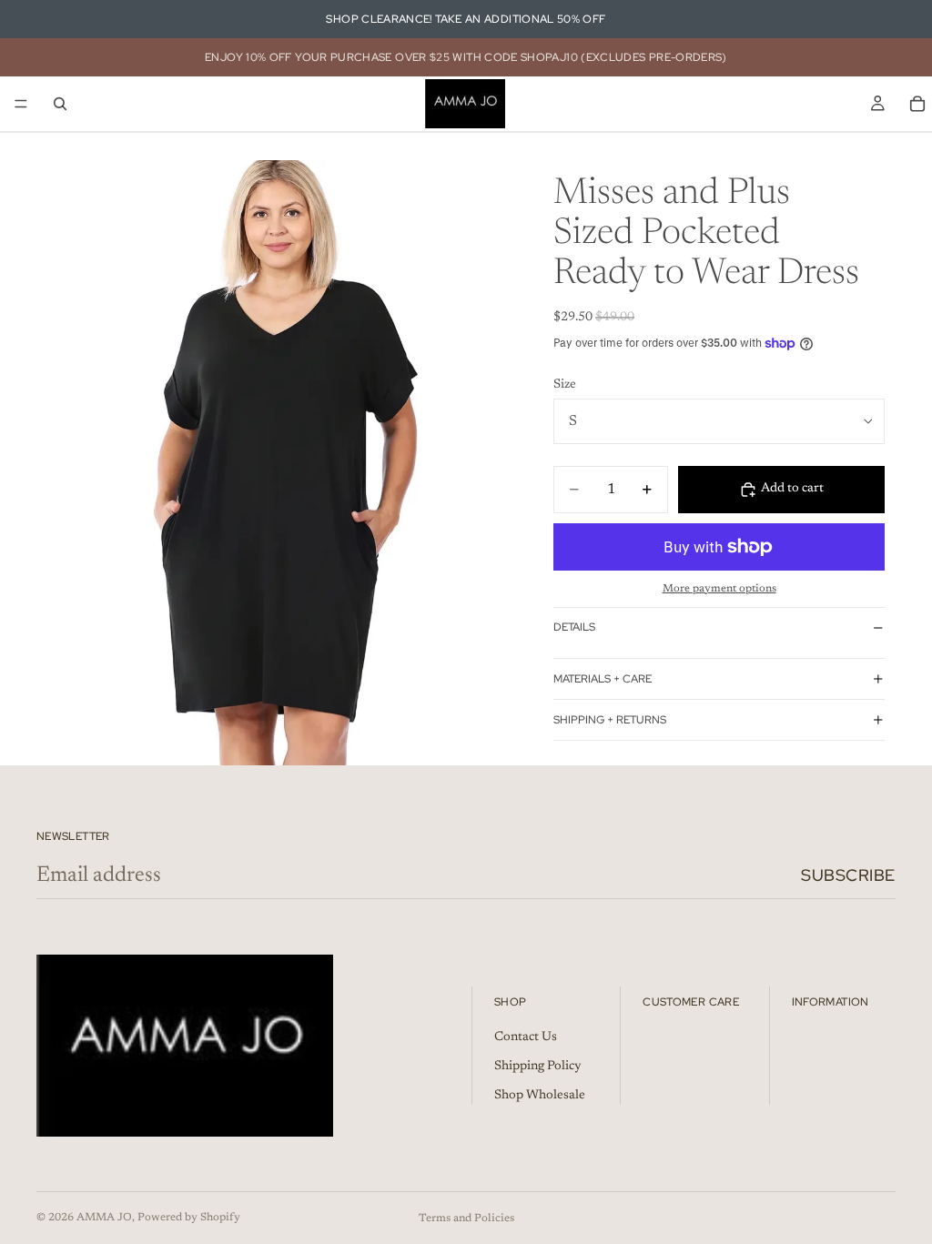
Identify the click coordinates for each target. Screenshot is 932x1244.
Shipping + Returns (609, 720)
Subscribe (848, 875)
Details (574, 627)
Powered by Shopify (188, 1217)
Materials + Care (602, 679)
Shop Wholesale (539, 1095)
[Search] (60, 104)
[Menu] (21, 104)
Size (564, 385)
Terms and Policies (466, 1218)
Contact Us (525, 1038)
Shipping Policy (538, 1066)
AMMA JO (104, 1217)
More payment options (719, 588)
